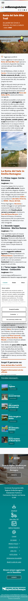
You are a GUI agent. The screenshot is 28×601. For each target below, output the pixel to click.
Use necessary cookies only (14, 319)
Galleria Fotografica (14, 528)
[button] (3, 149)
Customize (13, 314)
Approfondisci (13, 389)
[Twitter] (22, 10)
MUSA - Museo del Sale (12, 201)
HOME (5, 27)
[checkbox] (9, 56)
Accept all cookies (14, 309)
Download (14, 511)
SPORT (10, 27)
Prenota (11, 432)
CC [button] (25, 50)
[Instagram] (20, 10)
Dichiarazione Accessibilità (14, 558)
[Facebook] (18, 10)
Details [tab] (14, 282)
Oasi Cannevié (15, 336)
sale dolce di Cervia (19, 199)
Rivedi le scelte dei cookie (14, 562)
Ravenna (18, 204)
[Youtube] (24, 10)
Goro (9, 329)
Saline (22, 197)
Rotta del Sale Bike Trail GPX (11, 365)
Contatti (14, 536)
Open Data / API (14, 519)
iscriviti (14, 577)
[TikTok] (26, 10)
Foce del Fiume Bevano (9, 214)
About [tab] (23, 282)
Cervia (3, 73)
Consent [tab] (5, 282)
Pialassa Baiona (7, 256)
